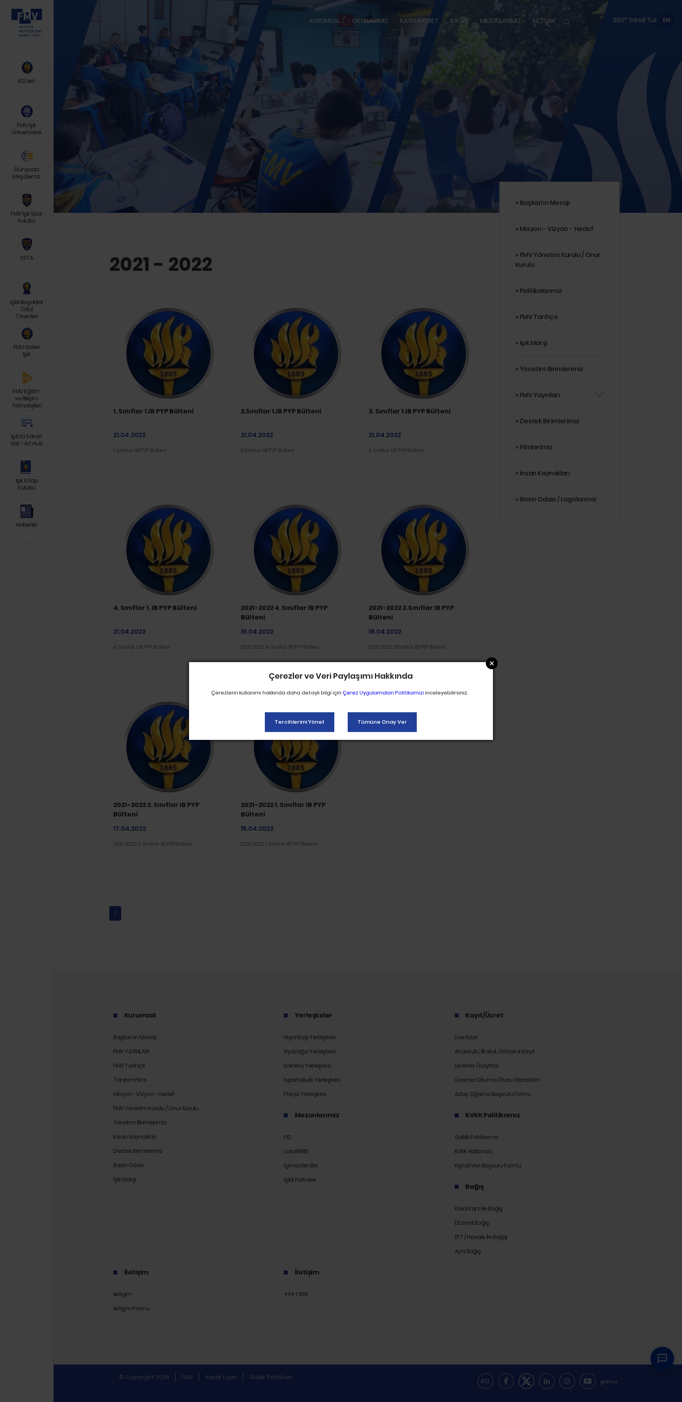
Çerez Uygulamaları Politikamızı (383, 692)
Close (492, 663)
